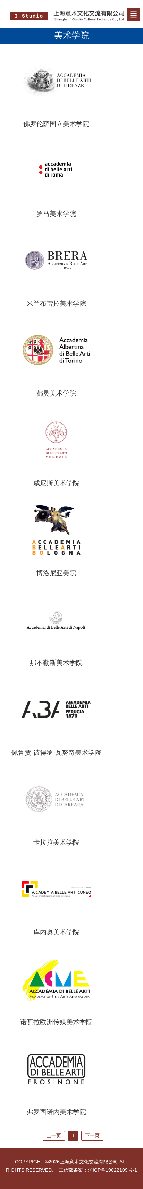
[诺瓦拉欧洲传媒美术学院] (56, 978)
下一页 (92, 1135)
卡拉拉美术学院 (56, 842)
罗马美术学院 (56, 213)
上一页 (54, 1135)
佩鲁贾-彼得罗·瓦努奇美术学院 (56, 752)
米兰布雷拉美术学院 (56, 303)
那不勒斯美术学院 (56, 662)
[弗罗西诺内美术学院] (56, 1068)
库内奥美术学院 (56, 932)
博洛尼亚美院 (56, 573)
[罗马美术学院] (56, 170)
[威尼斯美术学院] (56, 439)
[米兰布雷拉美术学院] (56, 260)
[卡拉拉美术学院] (56, 799)
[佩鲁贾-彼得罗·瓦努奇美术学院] (56, 709)
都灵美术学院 (56, 393)
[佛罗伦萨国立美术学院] (56, 80)
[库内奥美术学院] (56, 888)
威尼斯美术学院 (56, 483)
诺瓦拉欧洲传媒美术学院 (56, 1022)
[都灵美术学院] (56, 350)
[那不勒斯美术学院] (56, 619)
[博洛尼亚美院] (56, 529)
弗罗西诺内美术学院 (56, 1111)
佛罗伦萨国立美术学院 (56, 123)
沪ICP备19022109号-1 (112, 1170)
